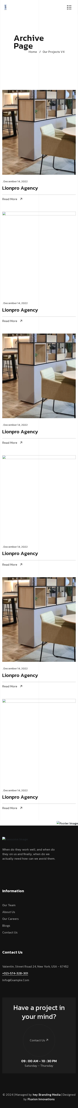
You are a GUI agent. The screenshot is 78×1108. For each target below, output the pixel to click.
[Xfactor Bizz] (5, 6)
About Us (8, 912)
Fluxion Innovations (41, 1099)
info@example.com (15, 980)
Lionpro (20, 188)
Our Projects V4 (53, 51)
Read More (9, 199)
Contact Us (9, 932)
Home (33, 51)
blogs (6, 925)
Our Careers (10, 918)
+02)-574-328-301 (15, 973)
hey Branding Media (47, 1094)
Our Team (9, 905)
